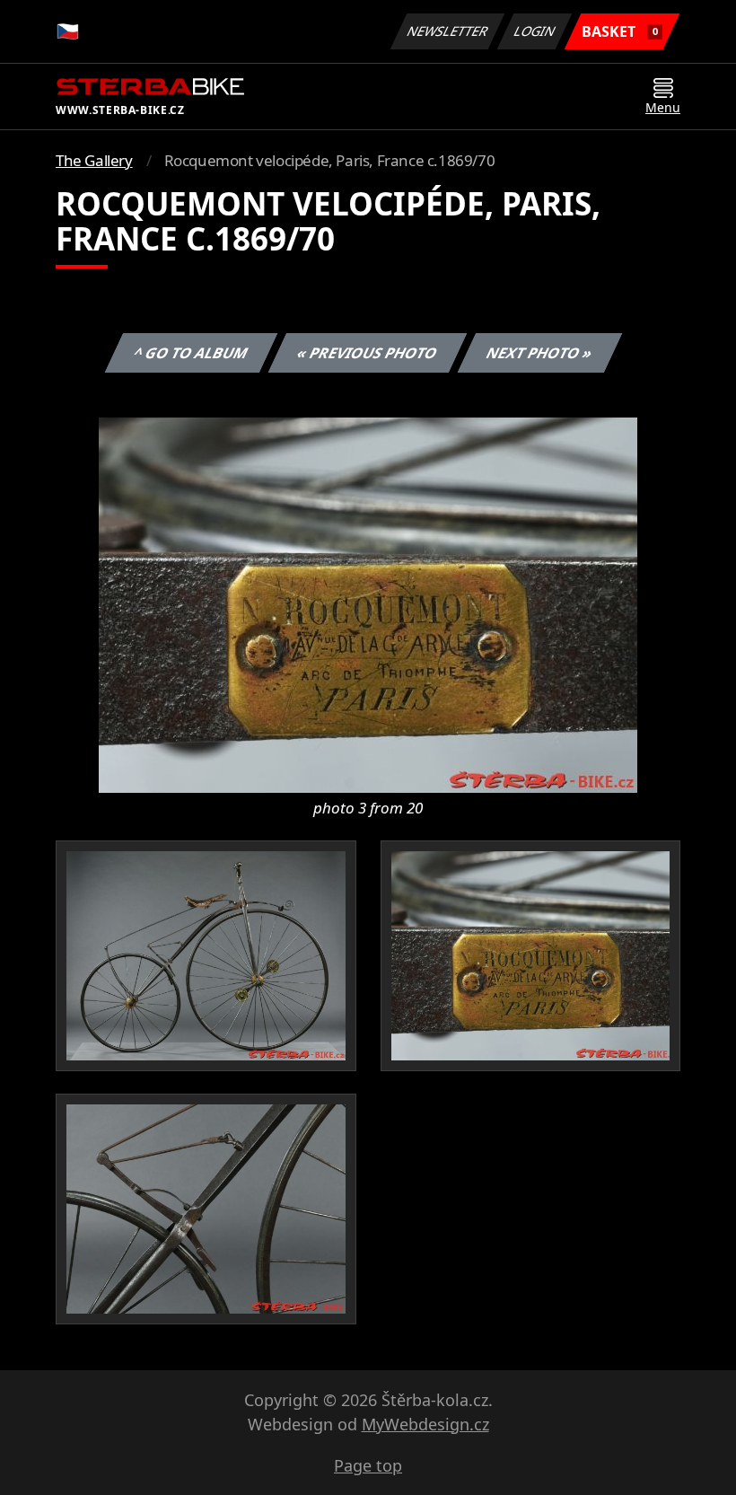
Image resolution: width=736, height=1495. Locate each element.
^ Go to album (191, 353)
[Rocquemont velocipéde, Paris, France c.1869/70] (368, 603)
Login (535, 31)
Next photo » (540, 353)
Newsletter (448, 31)
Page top (368, 1465)
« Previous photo (368, 353)
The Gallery (94, 160)
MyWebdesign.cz (425, 1424)
